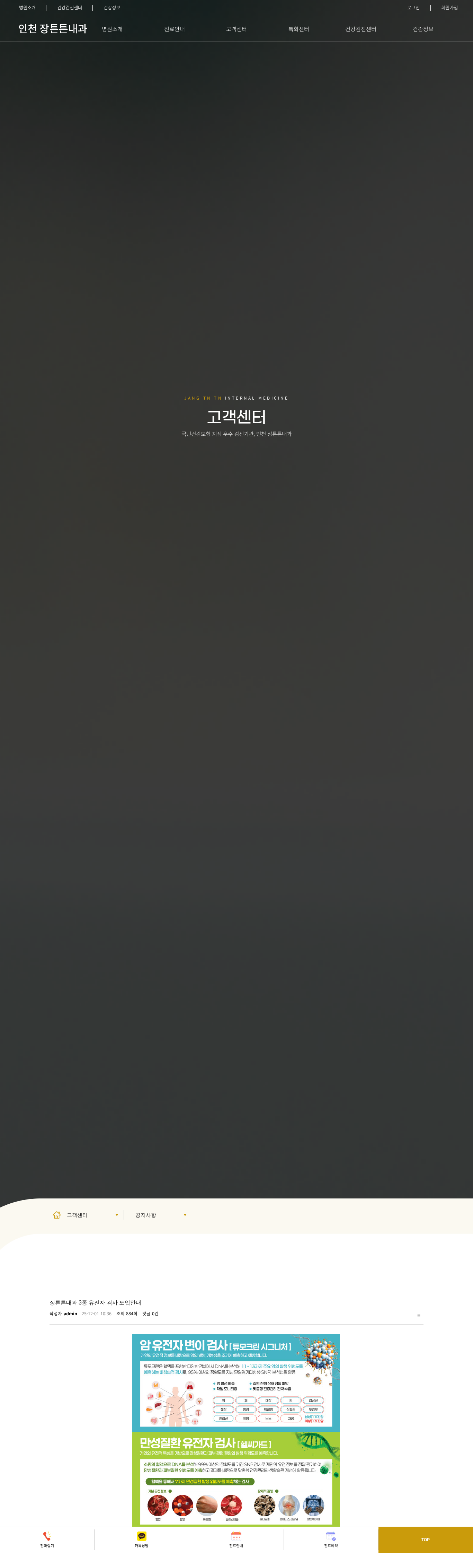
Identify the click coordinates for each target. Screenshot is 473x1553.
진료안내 (174, 29)
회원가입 (449, 7)
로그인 (413, 7)
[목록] (418, 1315)
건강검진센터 (69, 7)
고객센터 (236, 29)
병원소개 (27, 7)
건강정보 (112, 7)
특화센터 (298, 29)
